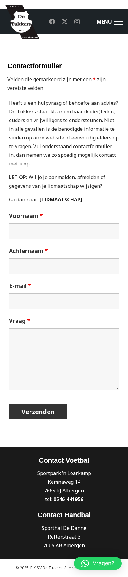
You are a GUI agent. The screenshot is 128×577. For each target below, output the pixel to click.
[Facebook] (52, 21)
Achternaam (28, 250)
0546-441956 (68, 499)
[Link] (22, 22)
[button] (98, 563)
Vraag (19, 320)
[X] (64, 21)
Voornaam (26, 215)
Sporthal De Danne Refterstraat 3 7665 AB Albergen (64, 537)
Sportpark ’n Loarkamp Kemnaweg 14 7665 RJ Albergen (64, 482)
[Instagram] (77, 21)
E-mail (20, 285)
